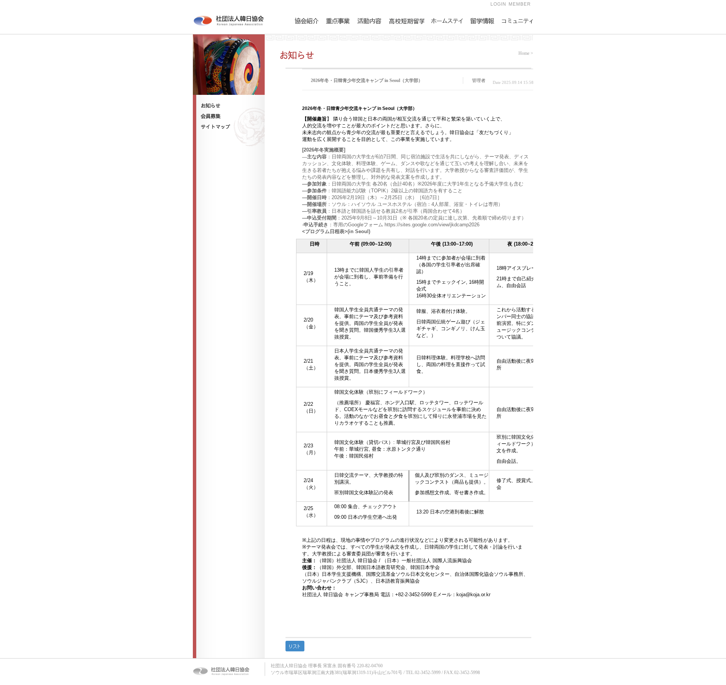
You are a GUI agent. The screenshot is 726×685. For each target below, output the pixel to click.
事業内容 (335, 36)
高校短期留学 (402, 36)
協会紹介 (303, 36)
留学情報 (479, 36)
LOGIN (498, 4)
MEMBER (520, 4)
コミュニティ (515, 36)
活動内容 (366, 36)
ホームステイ (444, 36)
